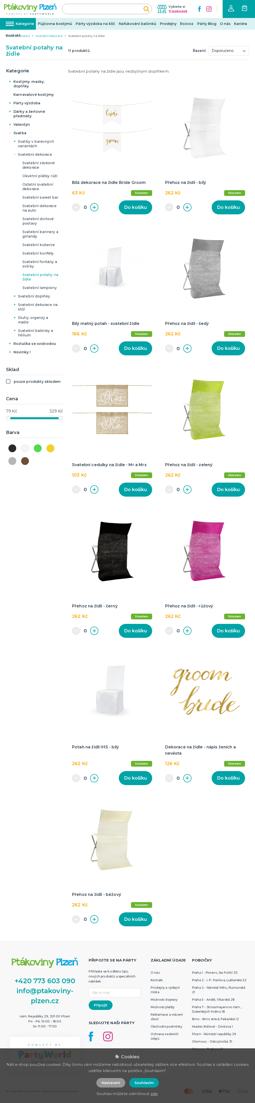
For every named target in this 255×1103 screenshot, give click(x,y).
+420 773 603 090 (44, 981)
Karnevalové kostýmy (33, 94)
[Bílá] (25, 448)
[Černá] (12, 448)
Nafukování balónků (137, 23)
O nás (225, 23)
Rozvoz (186, 23)
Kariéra (240, 23)
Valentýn (21, 124)
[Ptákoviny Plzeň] (30, 9)
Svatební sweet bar (40, 197)
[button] (231, 8)
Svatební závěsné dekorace (38, 165)
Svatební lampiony (39, 287)
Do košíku (135, 207)
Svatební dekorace (35, 154)
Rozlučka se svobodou (34, 343)
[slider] (8, 418)
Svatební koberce (38, 245)
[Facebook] (199, 9)
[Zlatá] (50, 448)
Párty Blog (206, 23)
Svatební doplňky (34, 296)
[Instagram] (209, 9)
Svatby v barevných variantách (36, 143)
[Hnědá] (25, 461)
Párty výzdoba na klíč (95, 23)
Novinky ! (22, 352)
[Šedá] (12, 461)
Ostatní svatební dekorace (37, 186)
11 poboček (178, 11)
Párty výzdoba (26, 103)
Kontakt (13, 35)
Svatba (19, 133)
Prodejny (168, 23)
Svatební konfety (38, 253)
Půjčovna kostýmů (55, 23)
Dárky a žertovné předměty (29, 113)
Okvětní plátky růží (39, 176)
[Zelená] (38, 448)
